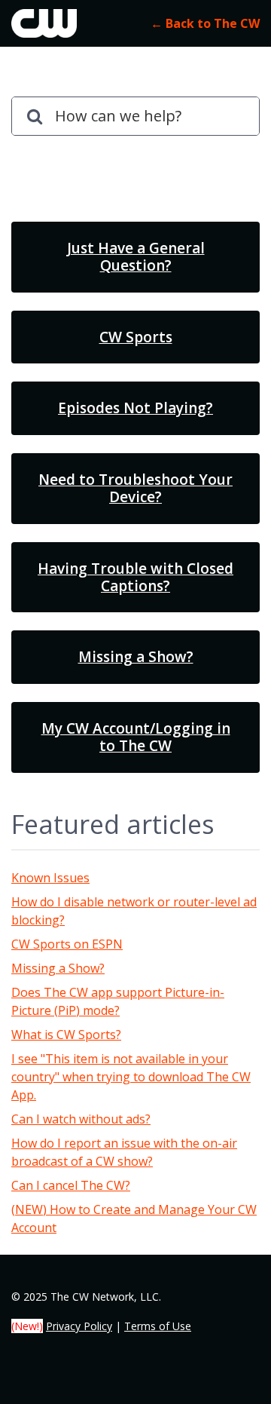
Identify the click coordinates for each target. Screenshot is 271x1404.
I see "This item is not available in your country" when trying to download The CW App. (131, 1076)
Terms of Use (157, 1326)
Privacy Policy (79, 1326)
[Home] (44, 23)
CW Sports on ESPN (67, 944)
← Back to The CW (205, 23)
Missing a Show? (58, 968)
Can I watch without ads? (81, 1119)
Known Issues (50, 877)
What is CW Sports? (66, 1034)
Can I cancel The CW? (70, 1185)
